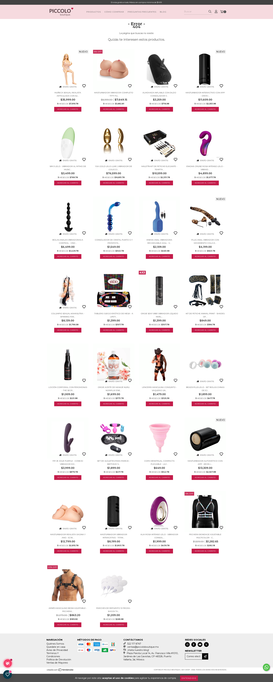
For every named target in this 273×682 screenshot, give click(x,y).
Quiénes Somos (55, 643)
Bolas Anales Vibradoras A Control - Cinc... (67, 241)
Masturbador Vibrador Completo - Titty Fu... (113, 94)
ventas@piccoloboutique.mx (143, 646)
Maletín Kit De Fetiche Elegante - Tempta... (159, 168)
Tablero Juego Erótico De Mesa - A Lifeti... (113, 315)
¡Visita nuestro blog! (138, 650)
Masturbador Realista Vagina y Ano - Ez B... (67, 536)
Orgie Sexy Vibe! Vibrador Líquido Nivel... (159, 315)
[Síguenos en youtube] (200, 644)
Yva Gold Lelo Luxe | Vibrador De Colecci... (113, 168)
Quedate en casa (55, 646)
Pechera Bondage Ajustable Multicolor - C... (205, 536)
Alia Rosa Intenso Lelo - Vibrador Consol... (159, 536)
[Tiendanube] (60, 671)
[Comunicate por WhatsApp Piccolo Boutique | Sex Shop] (266, 667)
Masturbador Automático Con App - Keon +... (205, 462)
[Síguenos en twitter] (206, 644)
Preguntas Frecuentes (142, 12)
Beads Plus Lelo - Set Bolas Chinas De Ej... (205, 389)
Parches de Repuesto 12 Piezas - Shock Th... (113, 609)
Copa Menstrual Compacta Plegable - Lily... (159, 462)
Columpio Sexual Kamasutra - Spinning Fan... (67, 315)
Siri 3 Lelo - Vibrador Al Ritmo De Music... (68, 168)
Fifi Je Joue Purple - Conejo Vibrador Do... (68, 462)
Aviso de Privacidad (57, 650)
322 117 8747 (134, 643)
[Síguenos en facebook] (193, 644)
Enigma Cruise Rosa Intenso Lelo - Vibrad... (205, 168)
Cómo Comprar (114, 12)
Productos (93, 12)
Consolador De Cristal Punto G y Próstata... (114, 241)
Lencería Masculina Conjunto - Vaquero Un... (159, 389)
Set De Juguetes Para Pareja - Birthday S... (113, 462)
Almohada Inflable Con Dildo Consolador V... (159, 94)
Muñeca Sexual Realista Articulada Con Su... (68, 94)
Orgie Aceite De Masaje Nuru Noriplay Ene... (114, 389)
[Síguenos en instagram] (187, 644)
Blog (163, 12)
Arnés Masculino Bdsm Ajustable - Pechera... (68, 609)
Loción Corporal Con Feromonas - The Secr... (68, 389)
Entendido (189, 678)
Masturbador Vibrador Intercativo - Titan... (113, 536)
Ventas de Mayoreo (57, 662)
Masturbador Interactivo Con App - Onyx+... (205, 94)
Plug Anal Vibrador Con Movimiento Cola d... (205, 241)
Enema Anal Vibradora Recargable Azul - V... (159, 241)
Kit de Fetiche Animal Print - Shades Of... (205, 315)
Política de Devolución (58, 659)
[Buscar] (209, 12)
